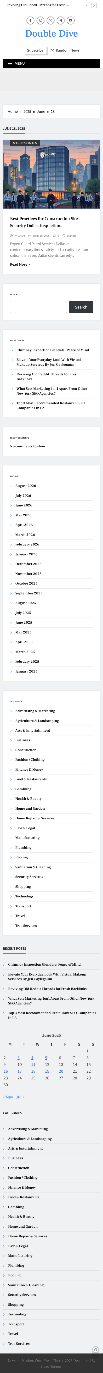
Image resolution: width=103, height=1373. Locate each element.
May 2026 (23, 515)
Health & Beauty (28, 798)
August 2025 (25, 603)
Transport (23, 906)
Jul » (20, 1097)
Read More (18, 264)
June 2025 (23, 622)
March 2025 (25, 652)
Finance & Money (29, 769)
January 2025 (26, 671)
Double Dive (51, 33)
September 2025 (28, 593)
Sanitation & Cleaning (33, 867)
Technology (24, 896)
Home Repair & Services (35, 818)
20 (61, 1071)
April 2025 (24, 642)
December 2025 (28, 564)
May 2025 (23, 632)
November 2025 (28, 574)
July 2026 (23, 495)
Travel (20, 916)
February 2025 (27, 661)
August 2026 (25, 486)
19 (47, 1071)
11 (33, 1064)
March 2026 (25, 534)
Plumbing (23, 847)
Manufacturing (27, 837)
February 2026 (27, 544)
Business (22, 740)
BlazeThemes (51, 1366)
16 (6, 1071)
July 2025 (23, 613)
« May (8, 1097)
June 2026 (23, 505)
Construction (25, 750)
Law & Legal (25, 828)
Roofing (21, 857)
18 (33, 1071)
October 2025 (26, 583)
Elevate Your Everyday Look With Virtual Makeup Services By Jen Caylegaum (49, 362)
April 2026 (24, 525)
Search (13, 294)
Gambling (23, 789)
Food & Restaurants (31, 779)
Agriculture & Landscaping (37, 721)
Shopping (23, 886)
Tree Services (26, 925)
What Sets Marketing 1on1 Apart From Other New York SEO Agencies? (52, 391)
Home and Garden (30, 808)
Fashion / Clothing (30, 759)
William (19, 235)
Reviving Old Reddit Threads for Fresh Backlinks (36, 5)
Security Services (25, 143)
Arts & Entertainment (32, 730)
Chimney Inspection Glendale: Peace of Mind (53, 350)
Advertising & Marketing (35, 711)
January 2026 (26, 554)
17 (19, 1071)
